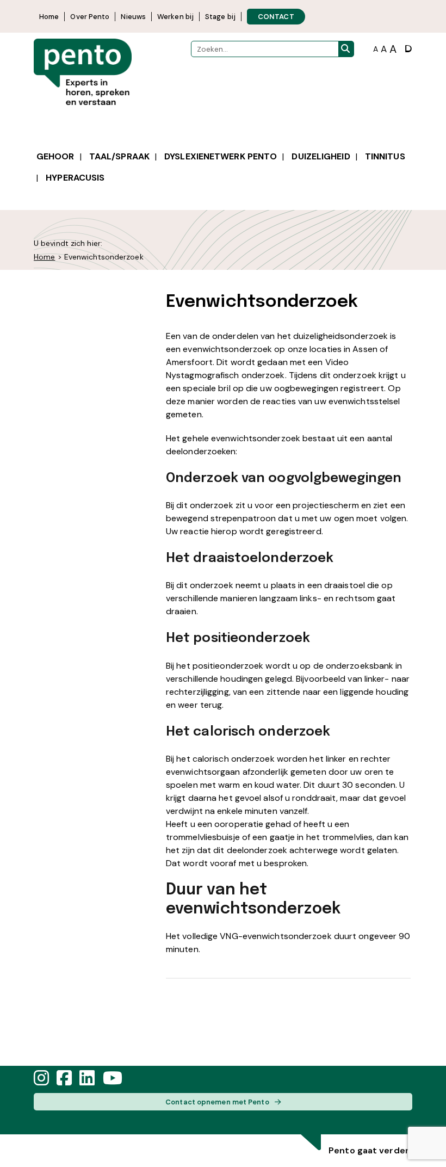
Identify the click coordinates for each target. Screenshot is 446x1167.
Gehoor (55, 156)
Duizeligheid (321, 156)
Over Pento (89, 16)
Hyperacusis (75, 177)
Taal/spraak (119, 156)
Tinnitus (385, 156)
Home (49, 16)
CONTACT (276, 16)
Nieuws (133, 16)
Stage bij (220, 16)
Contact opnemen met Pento (217, 1102)
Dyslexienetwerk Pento (220, 156)
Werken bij (175, 16)
